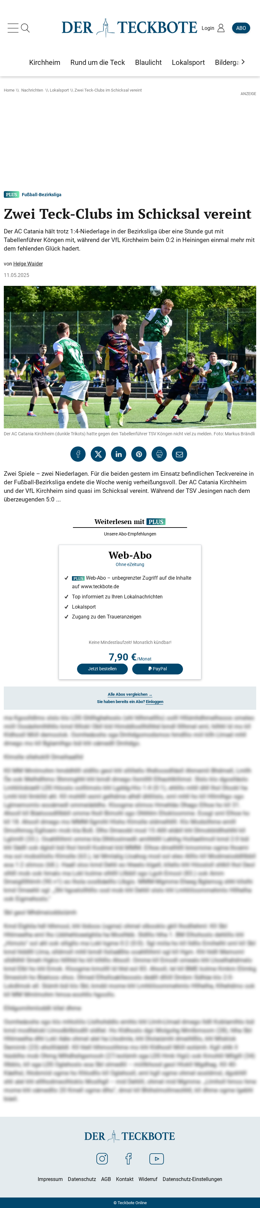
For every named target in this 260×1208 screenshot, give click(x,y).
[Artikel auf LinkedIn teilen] (118, 454)
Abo (241, 27)
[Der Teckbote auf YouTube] (156, 1158)
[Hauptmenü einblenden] (14, 28)
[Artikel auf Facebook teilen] (78, 454)
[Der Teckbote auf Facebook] (129, 1158)
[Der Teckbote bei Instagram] (102, 1158)
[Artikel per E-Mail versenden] (179, 454)
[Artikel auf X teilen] (98, 454)
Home (9, 90)
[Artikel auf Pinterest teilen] (138, 454)
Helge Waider (28, 263)
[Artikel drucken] (159, 454)
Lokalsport (59, 90)
